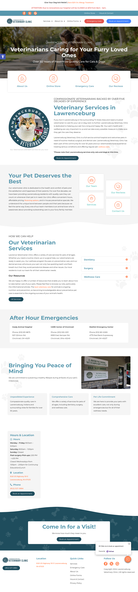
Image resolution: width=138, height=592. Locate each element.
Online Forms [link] (73, 21)
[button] (128, 559)
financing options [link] (31, 200)
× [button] (129, 543)
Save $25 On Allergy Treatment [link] (81, 3)
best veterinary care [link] (43, 287)
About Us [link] (59, 21)
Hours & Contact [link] (106, 13)
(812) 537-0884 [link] (16, 488)
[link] (3, 56)
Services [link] (46, 21)
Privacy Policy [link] (76, 583)
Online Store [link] (89, 13)
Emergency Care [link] (77, 568)
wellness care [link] (103, 147)
